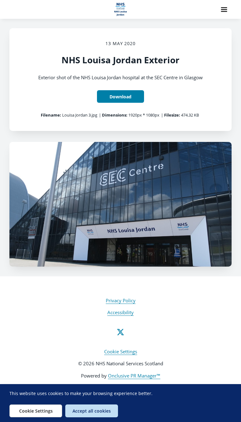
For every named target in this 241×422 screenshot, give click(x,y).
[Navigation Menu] (224, 9)
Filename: (51, 115)
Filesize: (172, 115)
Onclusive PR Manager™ (134, 376)
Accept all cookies (91, 411)
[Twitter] (120, 332)
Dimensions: (114, 115)
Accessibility (120, 312)
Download (120, 97)
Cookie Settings (120, 351)
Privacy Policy (121, 300)
